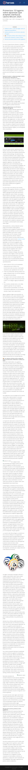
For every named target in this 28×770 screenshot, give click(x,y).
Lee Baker (6, 19)
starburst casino (21, 239)
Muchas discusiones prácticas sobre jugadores (15, 39)
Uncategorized (19, 19)
